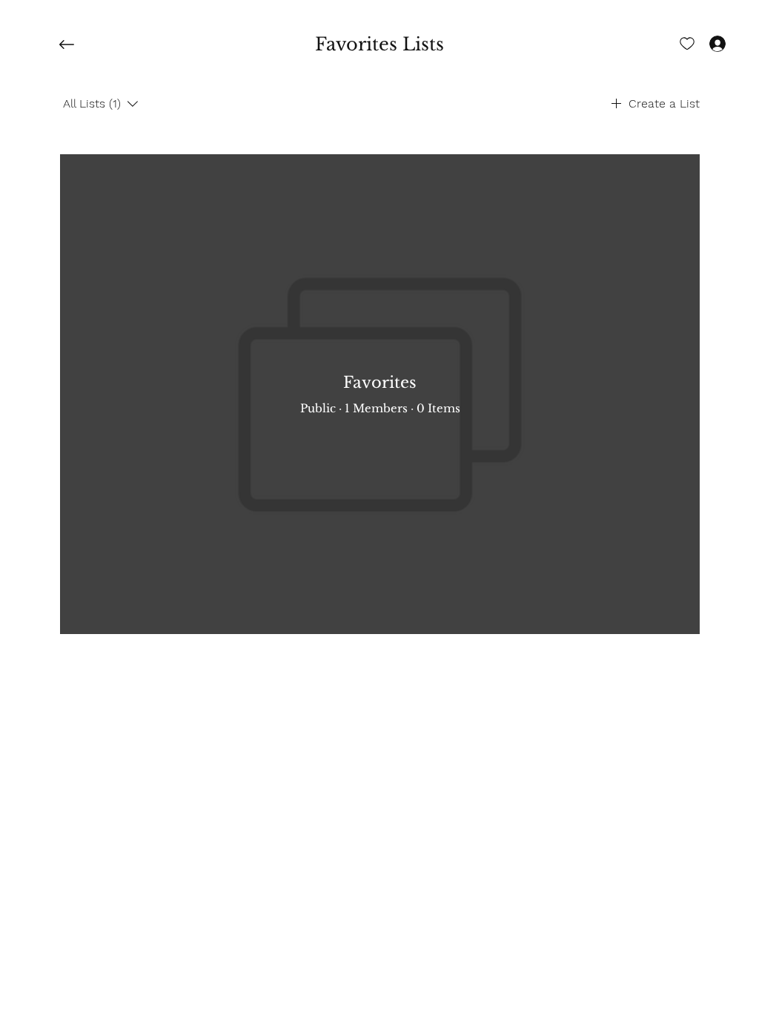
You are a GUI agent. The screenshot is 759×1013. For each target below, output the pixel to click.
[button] (379, 44)
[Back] (77, 44)
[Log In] (704, 43)
